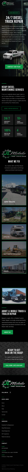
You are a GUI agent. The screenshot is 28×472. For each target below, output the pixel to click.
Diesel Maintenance (6, 428)
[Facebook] (10, 392)
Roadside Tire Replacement (8, 425)
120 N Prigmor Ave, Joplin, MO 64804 (10, 452)
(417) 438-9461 (5, 448)
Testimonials (4, 411)
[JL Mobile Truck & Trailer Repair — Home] (8, 3)
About (3, 405)
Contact (3, 414)
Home (3, 403)
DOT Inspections (5, 433)
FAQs (3, 408)
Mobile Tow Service (6, 436)
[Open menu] (24, 3)
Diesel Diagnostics (6, 430)
